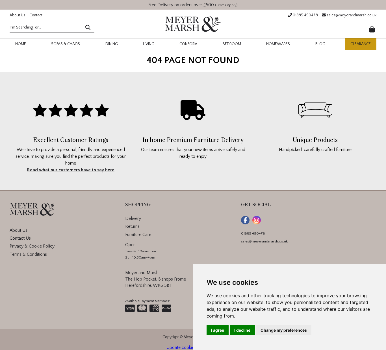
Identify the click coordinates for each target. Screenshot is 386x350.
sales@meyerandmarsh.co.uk (351, 15)
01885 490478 (305, 15)
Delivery (133, 218)
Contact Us (20, 238)
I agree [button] (217, 330)
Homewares (278, 44)
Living (148, 44)
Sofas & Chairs (65, 44)
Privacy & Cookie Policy (32, 246)
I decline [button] (242, 330)
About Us (17, 15)
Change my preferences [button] (284, 330)
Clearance (360, 44)
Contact (35, 15)
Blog (320, 44)
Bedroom (232, 44)
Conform (188, 44)
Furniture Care (138, 234)
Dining (111, 44)
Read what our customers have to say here (70, 169)
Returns (132, 226)
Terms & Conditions (28, 254)
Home (20, 44)
